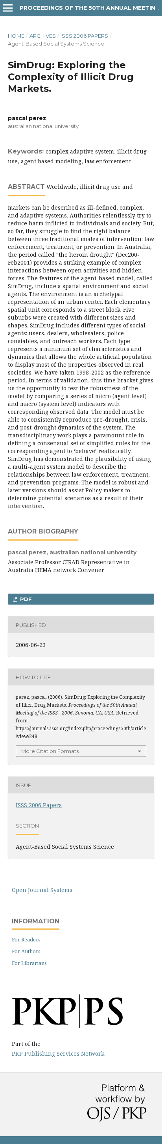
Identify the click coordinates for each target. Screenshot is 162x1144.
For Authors (26, 951)
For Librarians (29, 963)
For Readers (26, 939)
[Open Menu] (8, 8)
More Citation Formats (50, 751)
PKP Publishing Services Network (58, 1053)
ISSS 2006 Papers (84, 36)
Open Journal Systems (42, 890)
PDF (25, 599)
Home (16, 36)
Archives (42, 36)
